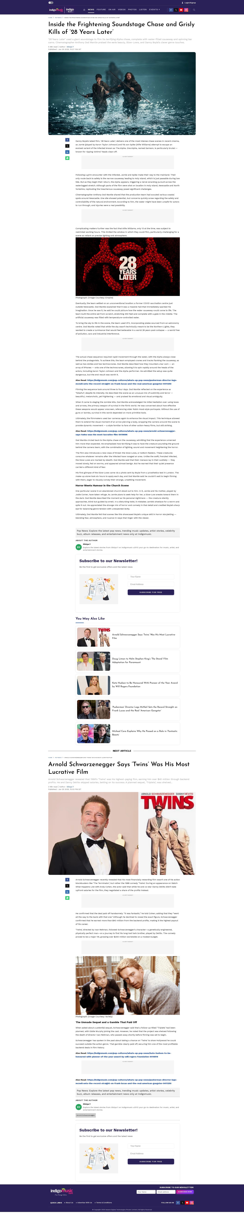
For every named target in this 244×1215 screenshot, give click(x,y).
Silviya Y (70, 47)
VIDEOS (122, 9)
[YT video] (181, 10)
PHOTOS (132, 9)
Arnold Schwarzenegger (86, 1115)
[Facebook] (171, 10)
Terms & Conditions (104, 1203)
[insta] (186, 10)
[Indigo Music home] (61, 9)
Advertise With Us (84, 1203)
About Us (69, 1203)
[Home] (84, 10)
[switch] (50, 2)
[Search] (194, 10)
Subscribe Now (185, 1192)
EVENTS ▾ (154, 9)
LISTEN (143, 9)
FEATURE (101, 9)
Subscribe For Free (151, 592)
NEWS (91, 9)
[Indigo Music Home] (61, 1192)
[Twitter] (176, 10)
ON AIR (111, 9)
